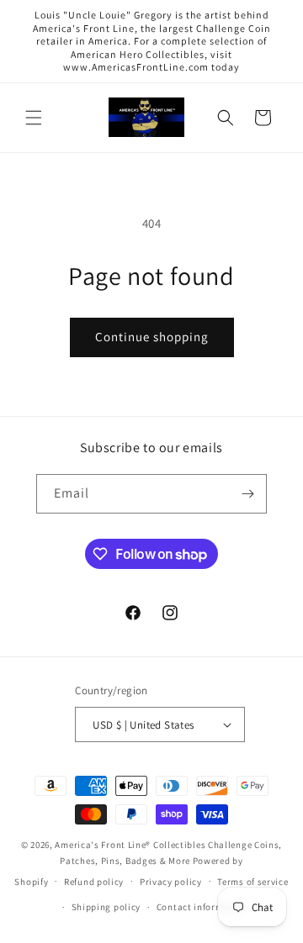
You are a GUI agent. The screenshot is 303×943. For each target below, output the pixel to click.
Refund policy (94, 882)
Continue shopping (152, 337)
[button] (33, 117)
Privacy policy (171, 882)
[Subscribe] (247, 494)
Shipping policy (106, 907)
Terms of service (252, 882)
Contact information (202, 907)
